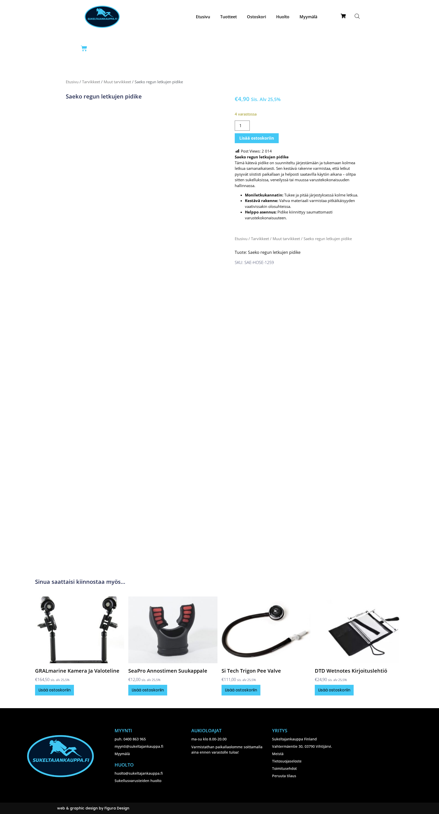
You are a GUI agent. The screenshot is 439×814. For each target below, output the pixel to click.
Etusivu (203, 17)
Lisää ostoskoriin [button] (54, 690)
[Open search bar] (357, 16)
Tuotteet (228, 17)
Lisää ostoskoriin (256, 138)
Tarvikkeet (91, 81)
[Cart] (84, 48)
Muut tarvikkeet (117, 81)
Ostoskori (256, 17)
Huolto (282, 17)
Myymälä (308, 17)
